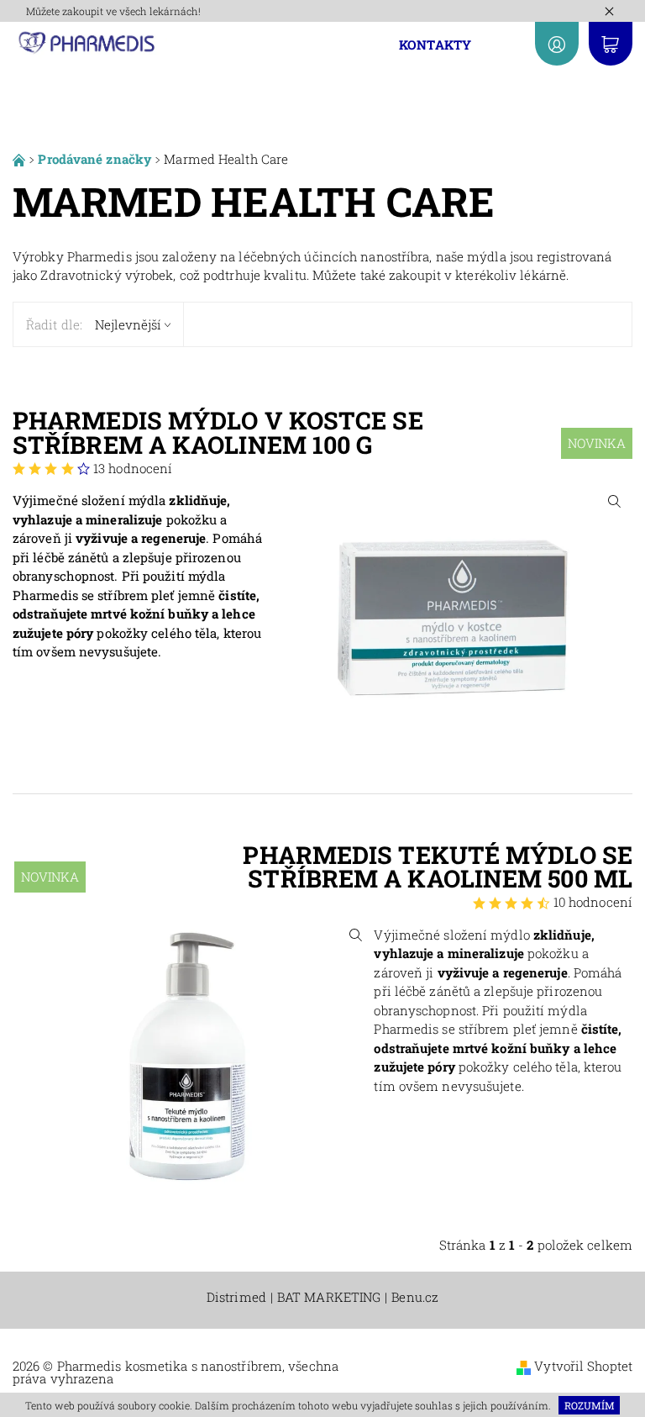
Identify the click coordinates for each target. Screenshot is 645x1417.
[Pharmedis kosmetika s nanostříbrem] (90, 41)
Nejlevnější (128, 324)
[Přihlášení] (557, 44)
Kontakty (435, 44)
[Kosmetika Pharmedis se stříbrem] (21, 158)
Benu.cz (414, 1297)
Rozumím (589, 1405)
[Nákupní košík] (610, 44)
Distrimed (236, 1297)
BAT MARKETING (328, 1297)
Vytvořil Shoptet (583, 1365)
